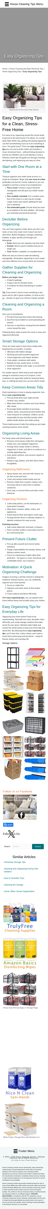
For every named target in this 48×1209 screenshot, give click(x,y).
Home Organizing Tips (11, 72)
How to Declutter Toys (14, 878)
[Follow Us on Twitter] (11, 834)
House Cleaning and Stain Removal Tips (26, 69)
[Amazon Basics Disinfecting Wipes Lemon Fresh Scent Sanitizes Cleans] (20, 953)
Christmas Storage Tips (15, 862)
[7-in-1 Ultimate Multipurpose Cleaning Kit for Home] (20, 917)
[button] (38, 846)
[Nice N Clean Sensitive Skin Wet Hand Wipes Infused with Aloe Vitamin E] (20, 1082)
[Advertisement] (24, 28)
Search (7, 846)
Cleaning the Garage (13, 885)
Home (4, 69)
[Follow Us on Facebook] (20, 807)
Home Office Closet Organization (19, 891)
